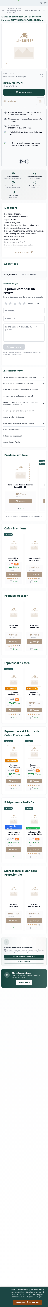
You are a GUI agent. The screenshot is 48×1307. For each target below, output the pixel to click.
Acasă (3, 11)
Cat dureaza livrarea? (11, 429)
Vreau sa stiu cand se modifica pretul (15, 77)
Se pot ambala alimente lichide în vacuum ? (20, 377)
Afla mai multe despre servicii (22, 957)
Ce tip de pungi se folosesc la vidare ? (18, 396)
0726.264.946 (19, 128)
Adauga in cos (25, 92)
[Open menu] (3, 3)
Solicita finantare (31, 145)
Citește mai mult (24, 252)
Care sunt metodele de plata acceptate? (18, 423)
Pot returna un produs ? (12, 436)
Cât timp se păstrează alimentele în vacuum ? (21, 390)
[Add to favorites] (42, 76)
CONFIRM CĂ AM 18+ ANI (27, 1302)
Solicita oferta (24, 982)
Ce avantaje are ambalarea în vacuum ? (18, 411)
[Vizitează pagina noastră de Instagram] (26, 161)
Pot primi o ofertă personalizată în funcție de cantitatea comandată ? (20, 403)
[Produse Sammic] (40, 101)
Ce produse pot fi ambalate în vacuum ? (18, 383)
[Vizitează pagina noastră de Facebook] (21, 161)
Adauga (22, 501)
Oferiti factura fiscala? (12, 442)
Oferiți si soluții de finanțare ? (15, 417)
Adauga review (14, 347)
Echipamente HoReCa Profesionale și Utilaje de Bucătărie (14, 11)
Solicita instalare (24, 961)
